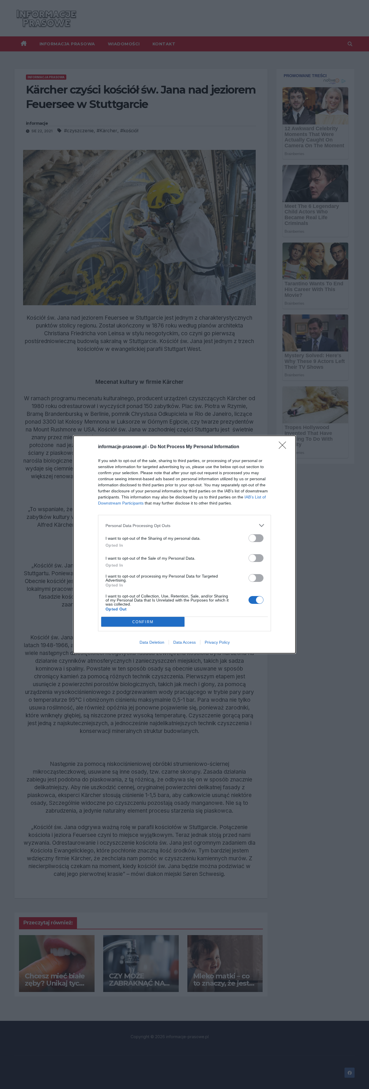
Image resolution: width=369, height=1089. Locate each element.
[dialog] (184, 544)
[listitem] (184, 525)
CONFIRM (143, 622)
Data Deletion (152, 642)
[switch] (255, 538)
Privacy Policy (217, 642)
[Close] (284, 447)
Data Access (184, 642)
